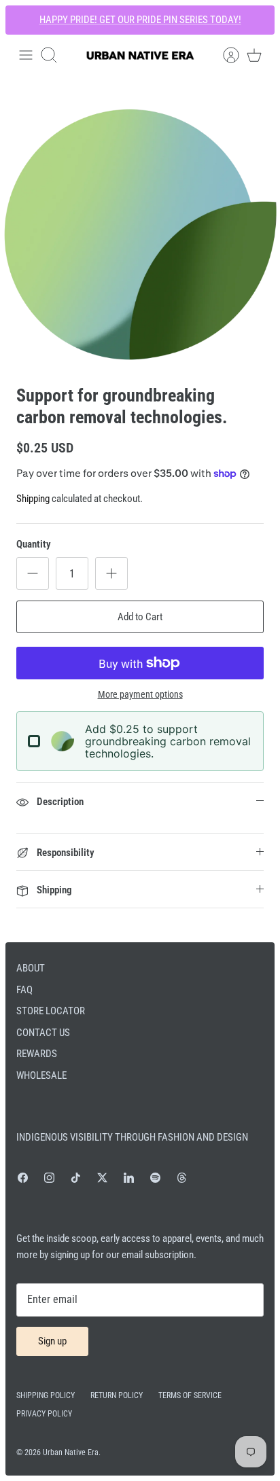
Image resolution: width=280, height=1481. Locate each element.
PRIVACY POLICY (44, 1413)
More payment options (140, 694)
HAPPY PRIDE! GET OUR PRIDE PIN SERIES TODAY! (140, 20)
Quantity (33, 544)
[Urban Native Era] (140, 55)
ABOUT (30, 968)
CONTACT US (43, 1033)
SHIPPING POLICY (45, 1395)
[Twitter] (102, 1178)
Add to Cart (140, 617)
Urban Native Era (71, 1452)
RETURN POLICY (116, 1395)
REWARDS (36, 1054)
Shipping (33, 499)
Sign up (52, 1341)
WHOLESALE (41, 1075)
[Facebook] (23, 1178)
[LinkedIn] (129, 1178)
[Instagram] (49, 1178)
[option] (140, 234)
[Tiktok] (76, 1178)
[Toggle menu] (26, 55)
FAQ (24, 990)
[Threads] (182, 1178)
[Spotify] (155, 1178)
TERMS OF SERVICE (190, 1395)
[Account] (224, 55)
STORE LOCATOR (50, 1011)
